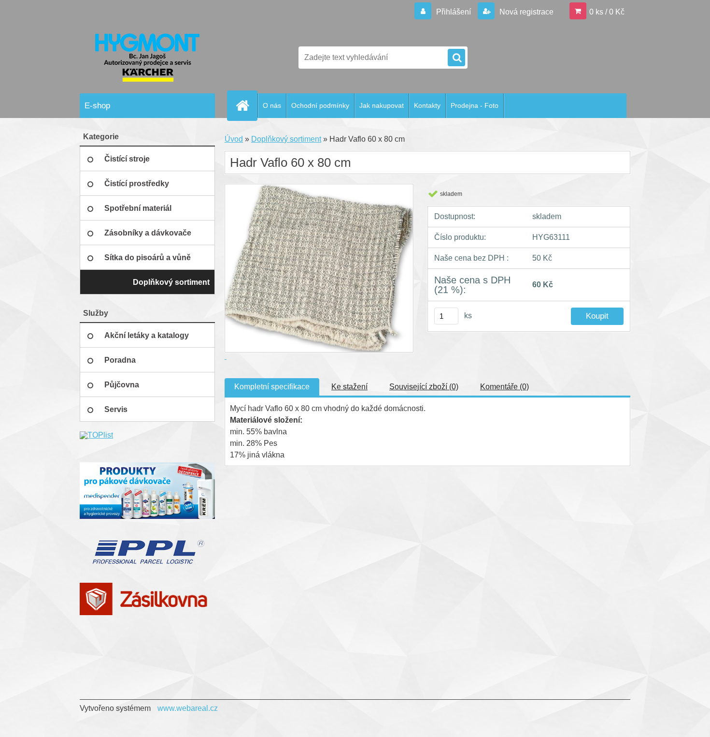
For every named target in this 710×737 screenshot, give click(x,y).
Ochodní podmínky (320, 105)
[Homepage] (246, 105)
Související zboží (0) (423, 387)
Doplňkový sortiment (286, 139)
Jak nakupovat (381, 105)
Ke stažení (349, 387)
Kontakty (427, 105)
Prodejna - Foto (474, 105)
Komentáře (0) (504, 387)
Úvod (234, 139)
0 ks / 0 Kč (607, 12)
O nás (272, 105)
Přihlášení (453, 12)
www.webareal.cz (187, 708)
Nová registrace (525, 12)
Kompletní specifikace (272, 387)
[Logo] (146, 57)
